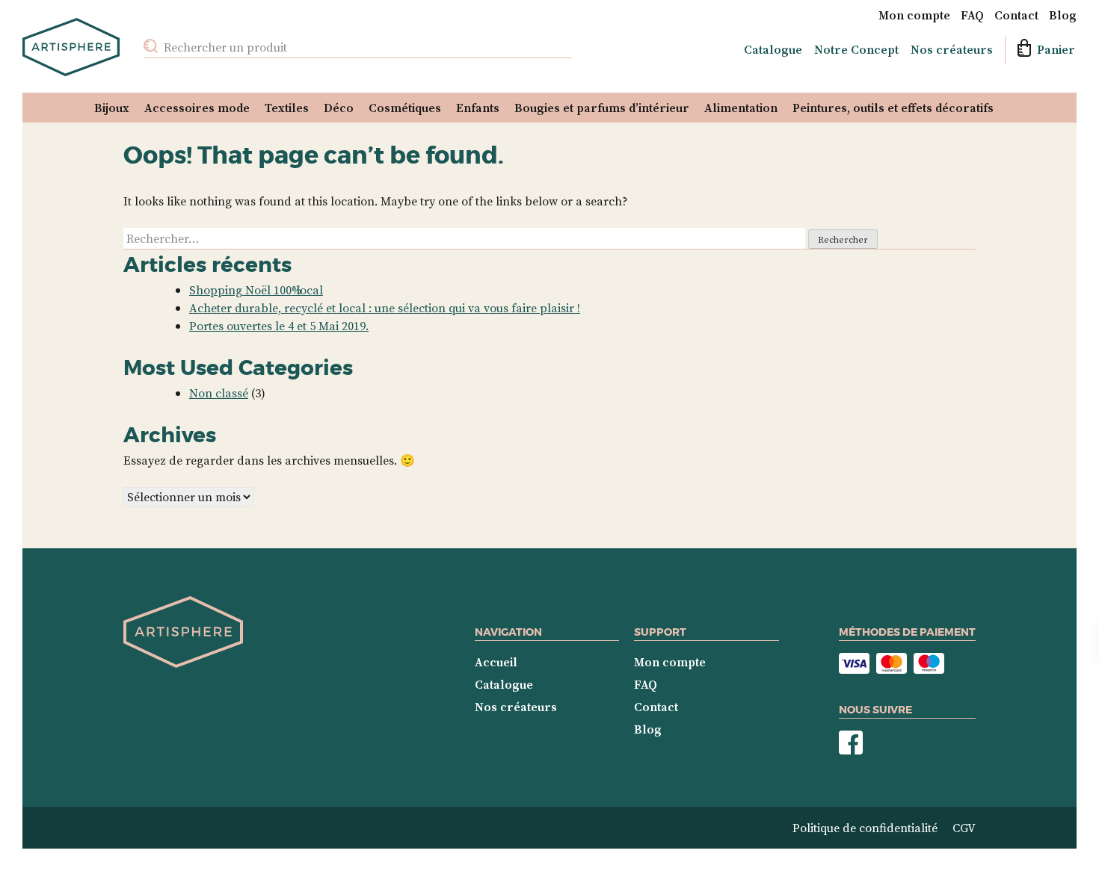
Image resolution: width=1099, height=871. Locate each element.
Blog (1063, 15)
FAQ (972, 15)
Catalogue (773, 49)
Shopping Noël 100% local (256, 290)
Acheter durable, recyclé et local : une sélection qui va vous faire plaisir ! (384, 308)
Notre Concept (856, 49)
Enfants (477, 107)
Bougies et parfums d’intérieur (601, 107)
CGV (964, 827)
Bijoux (111, 107)
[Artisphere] (183, 664)
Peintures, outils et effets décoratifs (893, 107)
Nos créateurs (952, 49)
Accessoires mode (197, 107)
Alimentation (741, 107)
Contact (1016, 15)
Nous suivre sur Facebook (851, 742)
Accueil (496, 662)
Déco (339, 107)
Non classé (218, 393)
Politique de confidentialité (865, 827)
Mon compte (914, 15)
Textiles (287, 107)
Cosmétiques (405, 107)
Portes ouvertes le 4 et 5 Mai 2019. (279, 325)
